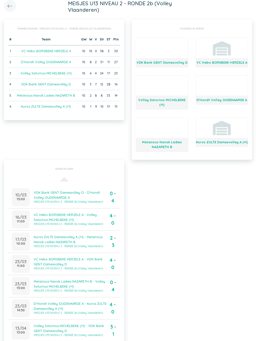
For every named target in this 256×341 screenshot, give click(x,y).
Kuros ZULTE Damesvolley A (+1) (46, 106)
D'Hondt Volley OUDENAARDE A (46, 62)
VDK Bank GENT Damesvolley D (46, 84)
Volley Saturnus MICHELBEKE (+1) (46, 73)
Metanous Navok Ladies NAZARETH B (46, 95)
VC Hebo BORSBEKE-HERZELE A (46, 51)
